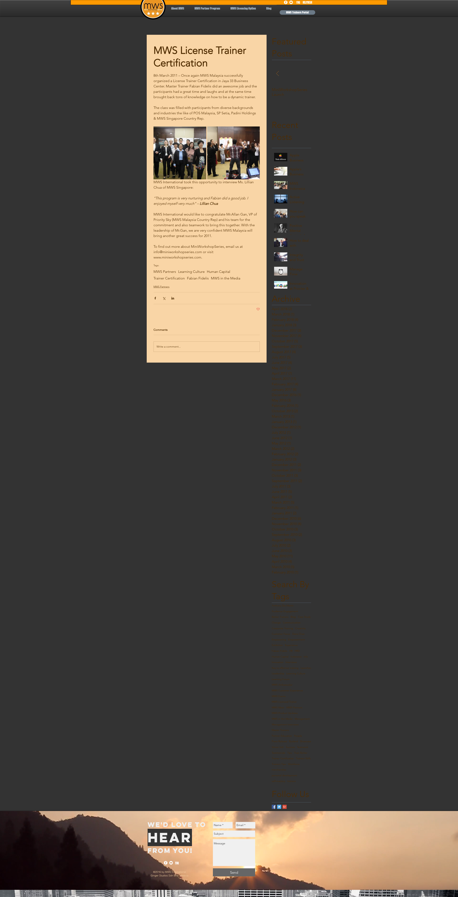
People (298, 735)
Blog (293, 616)
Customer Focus (281, 633)
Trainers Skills (303, 758)
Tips (289, 752)
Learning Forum (281, 679)
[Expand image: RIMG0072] (233, 152)
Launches (306, 667)
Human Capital (218, 271)
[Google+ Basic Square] (284, 807)
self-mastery (278, 781)
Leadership (278, 673)
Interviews (291, 662)
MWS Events (279, 696)
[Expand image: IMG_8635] (180, 152)
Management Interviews (285, 724)
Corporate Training (282, 628)
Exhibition (277, 645)
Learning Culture (191, 271)
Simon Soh (278, 747)
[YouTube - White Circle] (291, 2)
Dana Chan (298, 633)
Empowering (279, 639)
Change (276, 622)
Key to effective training (285, 667)
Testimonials (278, 752)
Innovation (277, 662)
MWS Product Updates (285, 713)
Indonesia (296, 656)
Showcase (305, 741)
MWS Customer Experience (287, 690)
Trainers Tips (279, 764)
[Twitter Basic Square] (279, 807)
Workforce (294, 764)
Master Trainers (280, 730)
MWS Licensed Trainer (284, 701)
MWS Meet (278, 707)
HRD (297, 650)
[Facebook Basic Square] (274, 807)
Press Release (279, 741)
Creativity (300, 628)
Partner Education (282, 735)
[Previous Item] (277, 73)
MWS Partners (165, 271)
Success (290, 747)
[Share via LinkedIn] (172, 298)
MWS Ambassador (282, 684)
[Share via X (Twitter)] (164, 298)
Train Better (300, 752)
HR (291, 650)
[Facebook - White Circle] (286, 2)
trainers (291, 781)
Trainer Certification (169, 278)
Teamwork (302, 747)
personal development (284, 775)
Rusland (293, 741)
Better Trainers (280, 616)
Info (306, 656)
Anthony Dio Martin (283, 605)
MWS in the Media (225, 278)
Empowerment (296, 639)
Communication (292, 622)
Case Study (304, 616)
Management (302, 718)
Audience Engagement (285, 611)
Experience (291, 645)
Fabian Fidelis (198, 278)
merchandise (279, 769)
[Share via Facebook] (155, 298)
